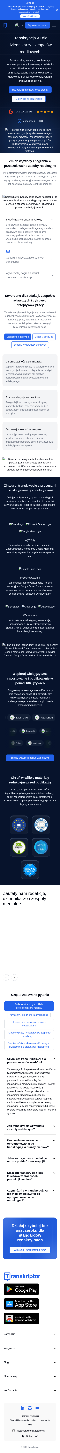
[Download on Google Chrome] (21, 1318)
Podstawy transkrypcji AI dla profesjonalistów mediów (29, 1006)
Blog (30, 1424)
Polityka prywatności (30, 1416)
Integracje (9, 1348)
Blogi (6, 1362)
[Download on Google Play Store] (21, 1289)
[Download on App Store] (21, 1304)
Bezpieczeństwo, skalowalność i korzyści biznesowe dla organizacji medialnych (29, 1045)
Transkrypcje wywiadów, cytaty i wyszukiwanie (29, 1024)
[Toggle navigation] (54, 25)
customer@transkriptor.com (30, 1430)
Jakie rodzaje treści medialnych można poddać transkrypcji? (28, 1160)
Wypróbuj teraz (30, 16)
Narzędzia (9, 1334)
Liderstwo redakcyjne (18, 337)
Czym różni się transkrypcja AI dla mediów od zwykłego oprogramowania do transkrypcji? (27, 1195)
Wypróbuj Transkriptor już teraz (30, 1250)
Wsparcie (45, 1420)
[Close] (57, 9)
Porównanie (10, 1390)
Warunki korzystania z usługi (23, 1420)
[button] (18, 25)
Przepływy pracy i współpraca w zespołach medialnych (29, 1034)
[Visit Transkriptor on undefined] (22, 1408)
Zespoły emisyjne (44, 337)
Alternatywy (10, 1376)
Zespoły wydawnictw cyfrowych (30, 345)
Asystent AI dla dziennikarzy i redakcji (29, 1015)
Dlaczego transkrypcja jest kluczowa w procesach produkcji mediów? (25, 1176)
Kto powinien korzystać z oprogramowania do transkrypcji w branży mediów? (28, 1144)
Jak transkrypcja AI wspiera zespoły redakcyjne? (25, 1127)
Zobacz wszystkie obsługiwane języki (30, 758)
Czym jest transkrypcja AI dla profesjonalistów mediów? (26, 1060)
